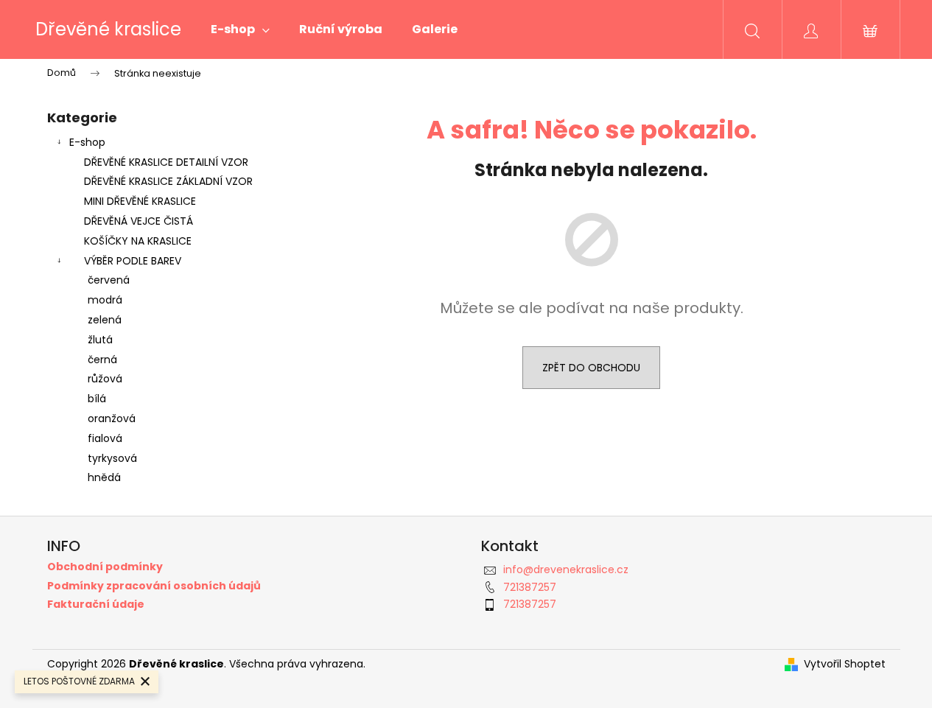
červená (109, 280)
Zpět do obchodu (591, 367)
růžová (105, 378)
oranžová (112, 418)
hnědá (104, 477)
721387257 (529, 587)
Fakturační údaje (95, 604)
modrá (105, 299)
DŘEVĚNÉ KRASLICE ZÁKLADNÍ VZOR (168, 181)
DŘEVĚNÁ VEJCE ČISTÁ (138, 221)
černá (102, 359)
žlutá (100, 339)
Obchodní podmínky (105, 566)
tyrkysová (112, 458)
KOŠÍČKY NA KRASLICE (138, 241)
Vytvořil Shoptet (845, 664)
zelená (105, 319)
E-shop (87, 142)
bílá (97, 398)
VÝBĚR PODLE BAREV (132, 260)
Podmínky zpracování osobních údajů (154, 586)
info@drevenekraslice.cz (565, 569)
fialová (105, 438)
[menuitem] (240, 29)
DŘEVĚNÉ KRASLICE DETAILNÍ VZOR (166, 162)
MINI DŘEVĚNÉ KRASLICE (140, 201)
